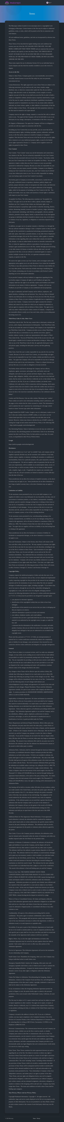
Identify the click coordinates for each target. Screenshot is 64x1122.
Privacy (38, 1118)
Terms (34, 1118)
